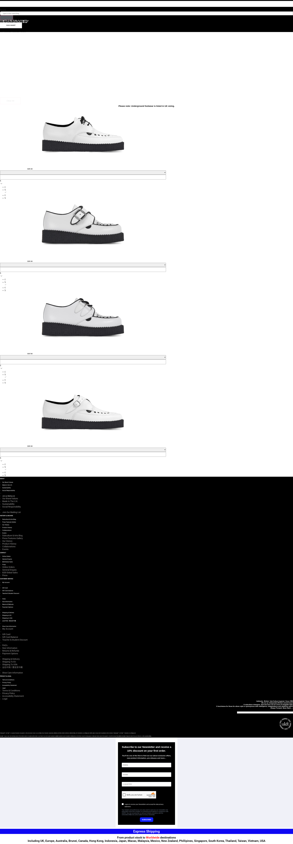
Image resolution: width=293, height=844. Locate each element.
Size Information (7, 601)
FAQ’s (4, 599)
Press (4, 564)
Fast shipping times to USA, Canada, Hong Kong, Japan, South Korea (146, 6)
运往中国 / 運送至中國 (9, 621)
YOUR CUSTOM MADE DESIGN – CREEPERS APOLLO (83, 442)
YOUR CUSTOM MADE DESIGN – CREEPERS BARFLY (83, 165)
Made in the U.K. (7, 485)
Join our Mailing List (8, 496)
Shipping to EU (6, 615)
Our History (5, 525)
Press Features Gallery (9, 522)
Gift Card (5, 588)
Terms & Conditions (8, 680)
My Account (6, 582)
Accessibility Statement (9, 685)
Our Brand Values (7, 482)
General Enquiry (7, 559)
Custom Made (7, 31)
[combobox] (146, 13)
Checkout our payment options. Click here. (146, 2)
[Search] (6, 17)
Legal (4, 688)
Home (1, 31)
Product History (7, 527)
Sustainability (6, 488)
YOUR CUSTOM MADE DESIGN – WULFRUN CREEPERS (83, 349)
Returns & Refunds (8, 604)
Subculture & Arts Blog (9, 519)
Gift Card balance (7, 590)
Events (4, 533)
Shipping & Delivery (8, 612)
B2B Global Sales (7, 562)
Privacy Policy (6, 682)
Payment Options (7, 607)
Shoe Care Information (9, 626)
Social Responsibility (8, 490)
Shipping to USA (7, 618)
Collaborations (6, 530)
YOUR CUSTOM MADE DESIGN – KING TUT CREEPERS (83, 257)
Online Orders (6, 556)
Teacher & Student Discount (10, 593)
